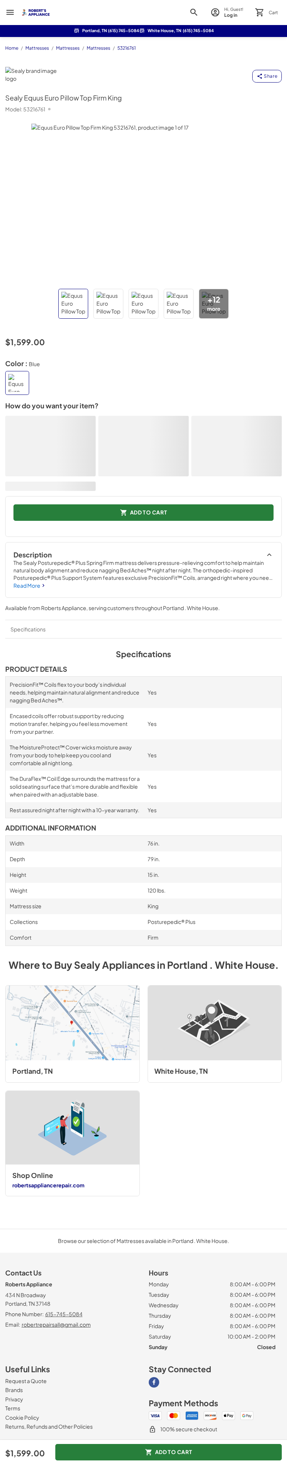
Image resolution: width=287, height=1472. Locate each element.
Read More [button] (26, 585)
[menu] (10, 12)
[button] (73, 304)
